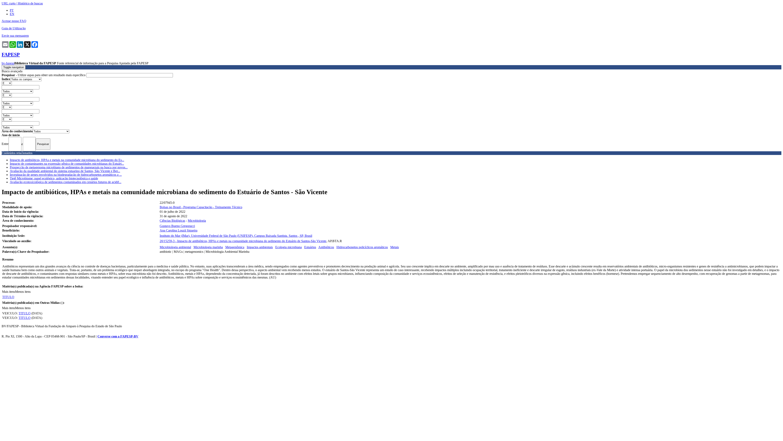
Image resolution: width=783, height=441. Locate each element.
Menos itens (23, 291)
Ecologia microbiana (288, 247)
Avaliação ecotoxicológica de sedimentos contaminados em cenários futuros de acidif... (65, 182)
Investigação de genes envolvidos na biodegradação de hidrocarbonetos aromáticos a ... (66, 174)
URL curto (8, 3)
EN (12, 14)
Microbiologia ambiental (175, 247)
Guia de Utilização (14, 28)
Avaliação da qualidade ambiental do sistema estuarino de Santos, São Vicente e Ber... (65, 171)
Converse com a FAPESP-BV (117, 336)
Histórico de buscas (30, 3)
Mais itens (8, 291)
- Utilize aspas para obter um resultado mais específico (44, 75)
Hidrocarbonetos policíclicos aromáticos (362, 247)
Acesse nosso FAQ (14, 21)
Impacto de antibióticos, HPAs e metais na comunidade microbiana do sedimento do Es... (67, 160)
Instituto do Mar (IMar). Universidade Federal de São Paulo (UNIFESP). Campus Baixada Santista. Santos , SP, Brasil (236, 235)
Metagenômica (234, 247)
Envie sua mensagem (15, 35)
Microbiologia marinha (208, 247)
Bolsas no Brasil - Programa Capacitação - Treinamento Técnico (201, 207)
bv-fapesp (8, 63)
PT (12, 10)
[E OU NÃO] (7, 83)
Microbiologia (197, 220)
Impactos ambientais (260, 247)
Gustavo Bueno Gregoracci (177, 226)
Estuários (310, 247)
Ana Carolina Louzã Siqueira (178, 230)
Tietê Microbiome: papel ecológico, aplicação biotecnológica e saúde (54, 178)
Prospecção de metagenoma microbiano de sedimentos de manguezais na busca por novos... (69, 167)
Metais (394, 247)
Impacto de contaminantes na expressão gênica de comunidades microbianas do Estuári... (67, 163)
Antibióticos (326, 247)
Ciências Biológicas (172, 220)
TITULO (8, 297)
